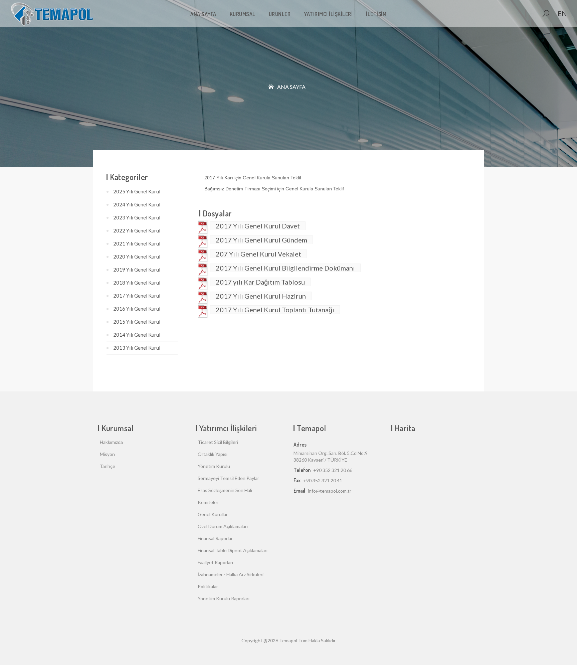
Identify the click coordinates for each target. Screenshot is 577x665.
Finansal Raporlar (215, 538)
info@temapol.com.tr (329, 491)
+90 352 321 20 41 (322, 480)
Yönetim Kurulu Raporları (223, 598)
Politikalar (208, 586)
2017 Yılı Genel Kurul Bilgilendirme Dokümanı (285, 268)
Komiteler (208, 502)
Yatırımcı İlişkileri (328, 14)
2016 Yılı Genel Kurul (136, 309)
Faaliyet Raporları (215, 562)
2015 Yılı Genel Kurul (136, 322)
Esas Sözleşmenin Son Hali (225, 490)
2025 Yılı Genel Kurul (136, 191)
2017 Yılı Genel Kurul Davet (258, 226)
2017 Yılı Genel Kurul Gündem (261, 240)
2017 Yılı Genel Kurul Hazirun (261, 296)
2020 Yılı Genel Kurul (136, 257)
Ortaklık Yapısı (212, 454)
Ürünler (280, 14)
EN (562, 13)
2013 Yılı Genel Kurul (136, 348)
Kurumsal (242, 14)
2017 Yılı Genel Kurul (136, 296)
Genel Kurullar (213, 514)
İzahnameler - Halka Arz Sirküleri (230, 574)
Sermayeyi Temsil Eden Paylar (228, 478)
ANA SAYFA (203, 14)
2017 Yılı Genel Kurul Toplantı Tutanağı (275, 310)
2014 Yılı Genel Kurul (136, 335)
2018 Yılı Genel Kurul (136, 283)
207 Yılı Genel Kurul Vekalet (258, 254)
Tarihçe (107, 466)
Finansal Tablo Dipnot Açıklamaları (232, 550)
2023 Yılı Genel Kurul (136, 217)
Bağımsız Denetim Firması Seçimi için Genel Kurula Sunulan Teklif (274, 188)
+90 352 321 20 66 (332, 470)
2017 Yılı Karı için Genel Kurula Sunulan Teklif (253, 177)
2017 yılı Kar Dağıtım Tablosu (260, 282)
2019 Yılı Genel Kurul (136, 270)
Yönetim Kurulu (214, 466)
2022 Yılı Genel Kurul (136, 230)
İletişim (376, 14)
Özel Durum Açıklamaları (223, 526)
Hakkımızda (111, 442)
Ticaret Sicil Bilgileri (218, 442)
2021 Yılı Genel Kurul (136, 243)
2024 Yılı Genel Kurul (136, 204)
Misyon (107, 454)
